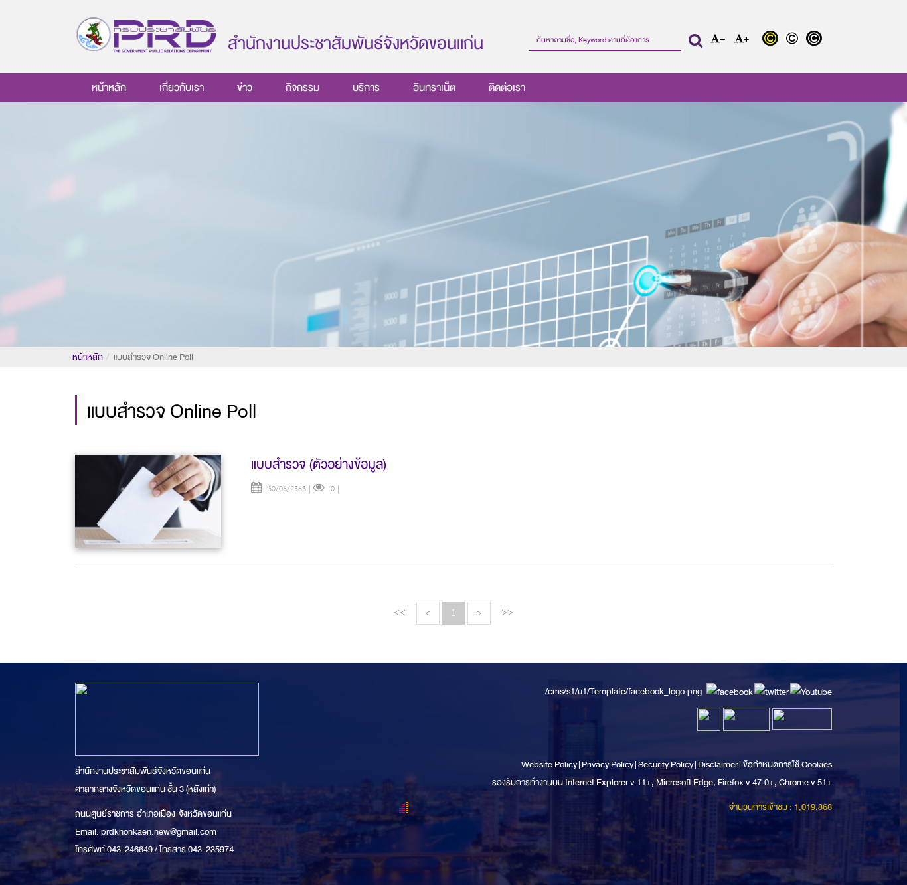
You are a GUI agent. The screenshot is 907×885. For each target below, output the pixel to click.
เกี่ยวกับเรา (181, 87)
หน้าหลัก (109, 87)
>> (507, 612)
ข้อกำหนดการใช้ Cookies (787, 764)
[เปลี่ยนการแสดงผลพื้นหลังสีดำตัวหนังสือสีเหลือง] (773, 39)
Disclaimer (718, 764)
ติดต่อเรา (507, 87)
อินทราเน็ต (434, 87)
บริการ (366, 87)
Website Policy (549, 764)
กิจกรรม (302, 87)
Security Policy (665, 764)
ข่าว (244, 87)
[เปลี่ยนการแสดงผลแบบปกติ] (795, 39)
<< (400, 612)
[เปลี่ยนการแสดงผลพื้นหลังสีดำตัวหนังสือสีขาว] (815, 39)
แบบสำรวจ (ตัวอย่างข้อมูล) (318, 464)
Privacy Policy (607, 764)
